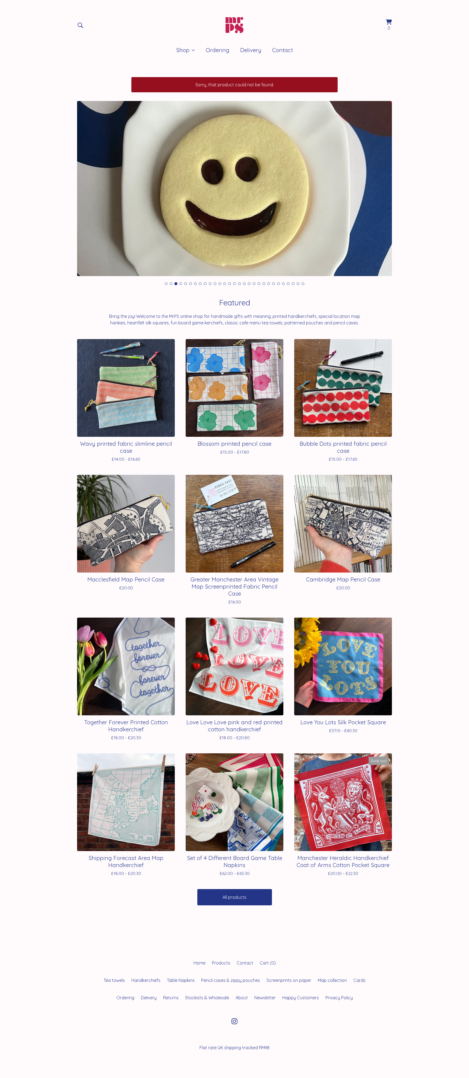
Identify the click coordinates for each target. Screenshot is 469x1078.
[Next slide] (384, 184)
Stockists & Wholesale (207, 997)
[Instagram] (234, 1021)
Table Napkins (181, 980)
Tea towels (114, 980)
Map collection (332, 980)
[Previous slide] (84, 184)
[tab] (166, 283)
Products (221, 963)
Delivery (250, 49)
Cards (359, 980)
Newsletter (265, 997)
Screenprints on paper (289, 980)
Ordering (217, 49)
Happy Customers (300, 997)
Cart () (268, 963)
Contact (282, 49)
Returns (171, 997)
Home (199, 963)
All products (234, 897)
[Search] (80, 25)
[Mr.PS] (234, 25)
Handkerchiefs (145, 980)
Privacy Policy (339, 997)
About (242, 997)
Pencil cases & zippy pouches (230, 980)
